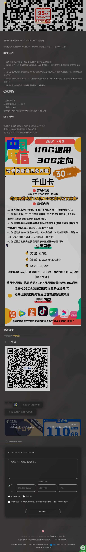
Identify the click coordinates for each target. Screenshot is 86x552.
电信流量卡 (29, 412)
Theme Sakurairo (40, 547)
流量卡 (23, 412)
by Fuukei (48, 547)
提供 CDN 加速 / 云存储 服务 (66, 544)
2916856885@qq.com (10, 26)
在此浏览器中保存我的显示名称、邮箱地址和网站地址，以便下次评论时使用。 (40, 502)
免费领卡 (17, 412)
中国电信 (10, 412)
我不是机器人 (15, 496)
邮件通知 (29, 496)
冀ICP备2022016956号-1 (57, 536)
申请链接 (16, 336)
